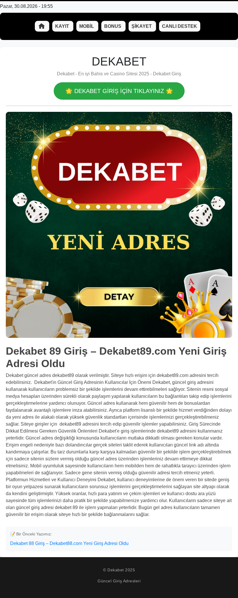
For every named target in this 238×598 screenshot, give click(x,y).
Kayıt (62, 26)
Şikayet (142, 26)
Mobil (87, 26)
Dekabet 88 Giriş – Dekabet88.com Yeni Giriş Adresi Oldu (69, 543)
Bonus (113, 26)
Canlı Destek (179, 26)
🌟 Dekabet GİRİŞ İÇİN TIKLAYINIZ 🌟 (119, 91)
